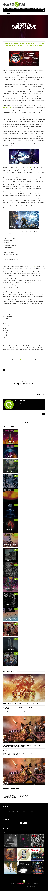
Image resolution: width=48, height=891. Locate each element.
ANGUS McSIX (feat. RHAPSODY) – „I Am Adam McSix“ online (21, 704)
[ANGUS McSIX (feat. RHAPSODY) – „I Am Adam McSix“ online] (24, 688)
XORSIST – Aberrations (10, 575)
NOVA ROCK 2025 (7, 750)
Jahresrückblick (41, 8)
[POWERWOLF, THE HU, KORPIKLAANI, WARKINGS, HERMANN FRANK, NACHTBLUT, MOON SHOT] (24, 729)
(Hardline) (33, 359)
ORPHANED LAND (20, 88)
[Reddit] (27, 383)
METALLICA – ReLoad (10, 501)
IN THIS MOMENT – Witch (10, 515)
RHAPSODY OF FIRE (8, 107)
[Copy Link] (29, 383)
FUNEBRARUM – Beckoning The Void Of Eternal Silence (10, 485)
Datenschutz (28, 886)
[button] (10, 840)
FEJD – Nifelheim (10, 604)
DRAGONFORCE (28, 167)
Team (11, 886)
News (8, 8)
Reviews (12, 8)
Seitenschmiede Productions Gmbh (22, 883)
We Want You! (35, 886)
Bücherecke (29, 8)
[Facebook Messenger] (24, 383)
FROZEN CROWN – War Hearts (10, 792)
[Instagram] (18, 383)
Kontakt (15, 886)
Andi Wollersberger (20, 400)
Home (5, 8)
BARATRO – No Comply (10, 560)
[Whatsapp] (21, 383)
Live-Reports (17, 8)
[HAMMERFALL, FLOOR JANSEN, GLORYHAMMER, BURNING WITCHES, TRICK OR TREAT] (24, 771)
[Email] (32, 383)
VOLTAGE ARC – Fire (10, 441)
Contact (35, 8)
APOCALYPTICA (32, 266)
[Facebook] (15, 383)
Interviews (23, 8)
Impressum (21, 886)
